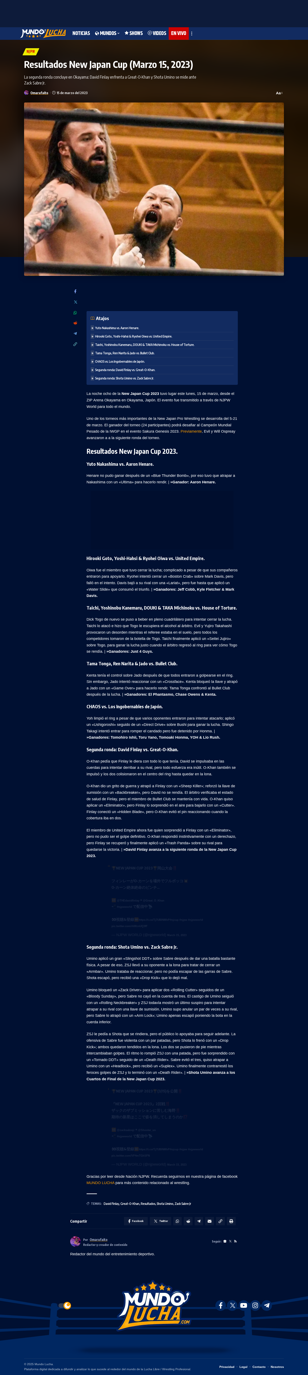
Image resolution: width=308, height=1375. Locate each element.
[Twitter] (75, 302)
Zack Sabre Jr (183, 1203)
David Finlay (111, 1203)
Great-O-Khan (129, 1203)
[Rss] (235, 1241)
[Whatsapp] (75, 313)
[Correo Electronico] (209, 1221)
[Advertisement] (154, 12)
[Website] (225, 1241)
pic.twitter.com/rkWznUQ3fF (129, 926)
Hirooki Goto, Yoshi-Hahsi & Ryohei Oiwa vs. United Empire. (133, 336)
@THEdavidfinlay (128, 900)
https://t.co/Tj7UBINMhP (154, 919)
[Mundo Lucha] (43, 33)
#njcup (174, 919)
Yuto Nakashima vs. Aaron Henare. (117, 328)
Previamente (191, 431)
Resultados (148, 1203)
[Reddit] (75, 323)
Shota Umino (165, 1203)
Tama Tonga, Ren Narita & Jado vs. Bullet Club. (125, 353)
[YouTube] (243, 1305)
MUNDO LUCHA (100, 1183)
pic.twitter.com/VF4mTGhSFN (130, 1155)
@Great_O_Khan (153, 900)
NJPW (31, 51)
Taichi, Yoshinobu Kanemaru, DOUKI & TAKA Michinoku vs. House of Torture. (144, 344)
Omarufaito (39, 93)
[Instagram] (255, 1305)
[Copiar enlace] (75, 344)
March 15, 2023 (176, 935)
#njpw (183, 919)
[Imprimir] (231, 1221)
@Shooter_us (147, 1130)
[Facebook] (75, 291)
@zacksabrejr (126, 1130)
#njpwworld (124, 906)
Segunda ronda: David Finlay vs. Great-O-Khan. (125, 370)
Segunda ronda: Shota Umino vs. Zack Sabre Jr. (124, 378)
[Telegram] (75, 333)
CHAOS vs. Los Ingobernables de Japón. (120, 361)
